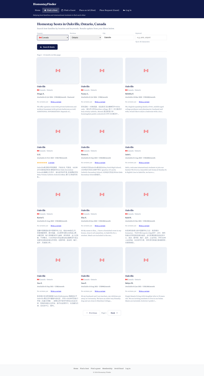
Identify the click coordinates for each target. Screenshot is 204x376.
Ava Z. (39, 283)
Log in (128, 10)
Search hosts (49, 47)
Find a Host (52, 10)
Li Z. (39, 154)
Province (73, 33)
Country (40, 33)
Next (113, 313)
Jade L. (128, 154)
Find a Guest (69, 10)
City (104, 33)
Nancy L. (85, 94)
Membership (107, 368)
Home (37, 10)
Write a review (56, 102)
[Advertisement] (102, 335)
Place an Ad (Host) (87, 10)
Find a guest (95, 368)
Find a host (84, 368)
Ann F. (83, 283)
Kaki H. (128, 217)
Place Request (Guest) (109, 10)
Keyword (139, 33)
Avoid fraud (119, 368)
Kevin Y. (40, 217)
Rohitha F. (129, 94)
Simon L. (85, 154)
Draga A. (40, 94)
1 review (51, 163)
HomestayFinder (44, 4)
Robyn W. (129, 283)
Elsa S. (83, 217)
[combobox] (118, 37)
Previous (93, 313)
